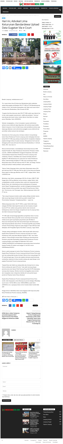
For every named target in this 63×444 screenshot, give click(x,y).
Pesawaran (46, 126)
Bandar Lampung (47, 91)
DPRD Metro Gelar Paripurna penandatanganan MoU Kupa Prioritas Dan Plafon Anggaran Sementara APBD (10, 315)
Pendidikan (53, 1)
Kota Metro (46, 99)
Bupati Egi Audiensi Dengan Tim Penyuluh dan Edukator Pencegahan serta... (35, 414)
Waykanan (45, 151)
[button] (60, 10)
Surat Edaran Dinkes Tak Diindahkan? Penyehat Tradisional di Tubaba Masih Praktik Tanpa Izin (34, 354)
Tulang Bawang (47, 143)
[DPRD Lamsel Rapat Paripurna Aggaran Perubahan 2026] (26, 430)
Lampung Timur (47, 109)
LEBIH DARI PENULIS (18, 339)
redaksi (6, 30)
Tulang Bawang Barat (48, 146)
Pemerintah (37, 1)
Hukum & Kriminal (45, 1)
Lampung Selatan (47, 104)
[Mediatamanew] (31, 4)
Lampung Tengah (47, 106)
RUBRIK (45, 136)
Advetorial (45, 89)
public (44, 133)
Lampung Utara (47, 111)
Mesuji (44, 114)
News (8, 15)
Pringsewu (45, 131)
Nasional (21, 1)
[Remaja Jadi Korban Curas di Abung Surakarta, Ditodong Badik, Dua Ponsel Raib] (8, 346)
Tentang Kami (9, 1)
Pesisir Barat (46, 128)
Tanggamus (46, 141)
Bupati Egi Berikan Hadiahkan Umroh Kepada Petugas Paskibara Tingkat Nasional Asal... (34, 422)
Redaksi (15, 1)
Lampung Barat (47, 101)
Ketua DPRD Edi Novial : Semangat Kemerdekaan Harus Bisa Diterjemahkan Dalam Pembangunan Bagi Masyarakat (21, 355)
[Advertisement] (21, 86)
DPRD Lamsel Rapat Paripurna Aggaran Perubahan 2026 (34, 430)
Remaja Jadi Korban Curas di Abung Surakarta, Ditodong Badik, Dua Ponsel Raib (8, 354)
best (44, 94)
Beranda (2, 1)
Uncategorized (46, 148)
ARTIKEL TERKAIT (7, 339)
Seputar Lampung (28, 1)
